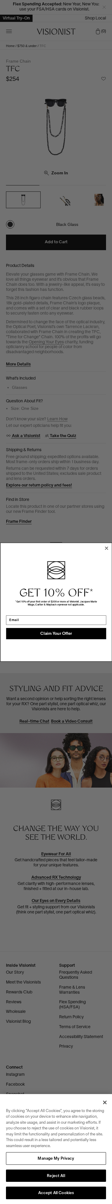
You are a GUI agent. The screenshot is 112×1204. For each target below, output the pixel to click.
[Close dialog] (106, 548)
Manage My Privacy (56, 1159)
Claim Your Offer (56, 633)
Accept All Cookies (56, 1193)
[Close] (104, 1102)
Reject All (56, 1176)
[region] (56, 1149)
